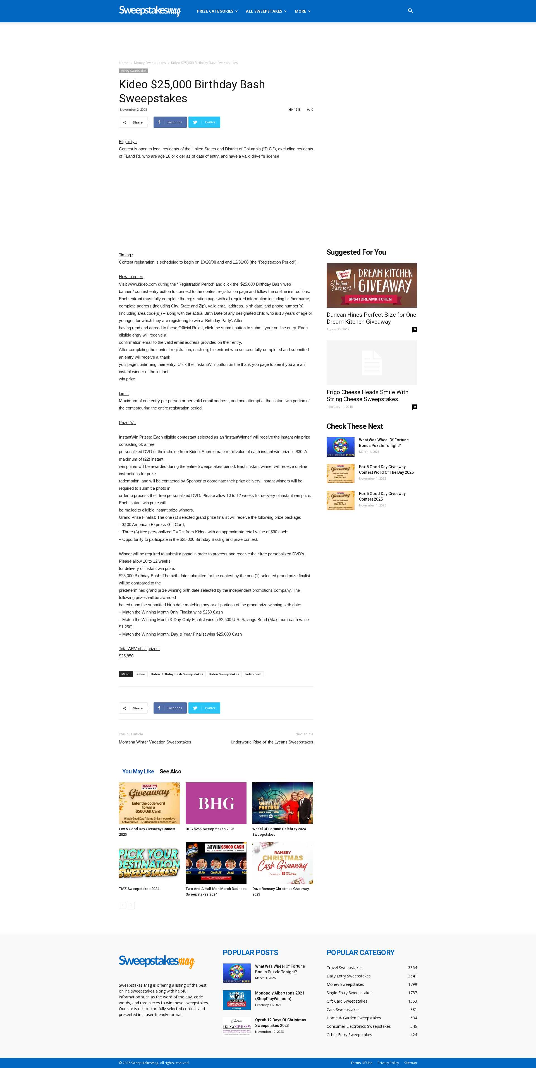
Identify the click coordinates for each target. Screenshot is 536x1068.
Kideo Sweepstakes (224, 674)
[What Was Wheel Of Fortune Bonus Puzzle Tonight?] (341, 447)
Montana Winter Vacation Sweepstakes (155, 742)
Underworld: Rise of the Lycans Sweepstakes (272, 742)
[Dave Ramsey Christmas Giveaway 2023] (282, 863)
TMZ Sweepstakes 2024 (139, 889)
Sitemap (410, 1062)
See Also (170, 771)
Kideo (141, 674)
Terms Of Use (361, 1062)
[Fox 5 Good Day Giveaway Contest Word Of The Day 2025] (341, 473)
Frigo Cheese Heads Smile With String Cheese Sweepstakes (367, 395)
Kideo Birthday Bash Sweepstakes (177, 674)
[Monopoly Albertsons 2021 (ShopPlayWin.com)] (237, 1000)
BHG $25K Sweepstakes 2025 (210, 829)
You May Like (138, 771)
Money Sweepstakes (150, 62)
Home (124, 62)
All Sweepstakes (264, 11)
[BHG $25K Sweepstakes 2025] (216, 803)
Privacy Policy (388, 1062)
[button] (410, 11)
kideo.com (253, 674)
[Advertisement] (268, 41)
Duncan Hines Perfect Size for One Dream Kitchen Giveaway (371, 318)
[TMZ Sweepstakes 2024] (149, 863)
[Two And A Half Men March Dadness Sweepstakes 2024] (216, 863)
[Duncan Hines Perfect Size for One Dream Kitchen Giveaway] (372, 285)
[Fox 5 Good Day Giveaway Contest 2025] (149, 803)
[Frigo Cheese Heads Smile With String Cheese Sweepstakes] (372, 362)
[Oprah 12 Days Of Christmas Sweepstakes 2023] (237, 1027)
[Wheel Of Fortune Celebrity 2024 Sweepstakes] (282, 803)
